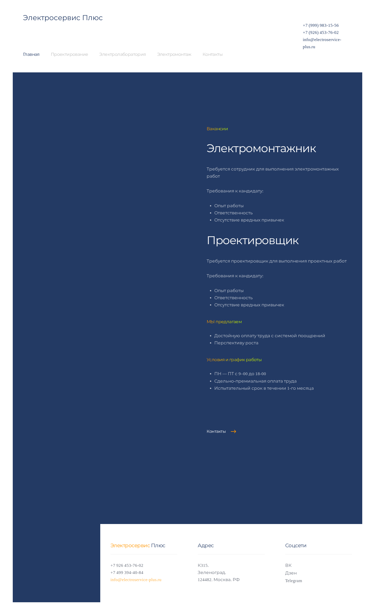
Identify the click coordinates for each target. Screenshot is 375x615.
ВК (288, 565)
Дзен (291, 573)
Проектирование (69, 54)
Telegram (293, 580)
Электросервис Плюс (63, 18)
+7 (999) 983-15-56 (321, 25)
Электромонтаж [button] (174, 54)
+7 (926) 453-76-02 (321, 32)
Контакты (212, 54)
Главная (31, 54)
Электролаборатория (122, 54)
